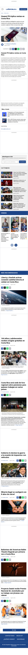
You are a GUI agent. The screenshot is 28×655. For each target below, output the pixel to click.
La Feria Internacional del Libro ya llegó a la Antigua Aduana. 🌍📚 (15, 236)
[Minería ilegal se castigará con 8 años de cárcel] (13, 507)
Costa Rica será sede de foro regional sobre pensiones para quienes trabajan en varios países (13, 386)
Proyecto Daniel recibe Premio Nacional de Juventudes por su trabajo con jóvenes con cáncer (13, 592)
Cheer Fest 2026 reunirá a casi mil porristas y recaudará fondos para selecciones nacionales (20, 174)
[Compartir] (23, 49)
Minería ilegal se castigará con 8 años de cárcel (13, 493)
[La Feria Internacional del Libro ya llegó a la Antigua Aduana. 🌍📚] (15, 224)
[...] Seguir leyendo (9, 310)
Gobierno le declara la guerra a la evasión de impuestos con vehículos (13, 455)
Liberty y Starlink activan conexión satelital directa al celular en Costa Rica (12, 279)
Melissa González (6, 284)
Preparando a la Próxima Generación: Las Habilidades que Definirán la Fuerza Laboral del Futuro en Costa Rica (16, 114)
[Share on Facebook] (13, 49)
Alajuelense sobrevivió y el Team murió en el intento (19, 181)
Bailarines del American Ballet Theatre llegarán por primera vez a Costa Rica (13, 552)
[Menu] (2, 9)
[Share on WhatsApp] (18, 49)
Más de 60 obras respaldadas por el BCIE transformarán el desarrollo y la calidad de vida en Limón (19, 189)
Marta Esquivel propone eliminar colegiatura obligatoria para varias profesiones (18, 197)
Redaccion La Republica (11, 43)
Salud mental (15, 622)
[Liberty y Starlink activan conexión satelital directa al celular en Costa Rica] (13, 297)
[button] (23, 9)
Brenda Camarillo (6, 345)
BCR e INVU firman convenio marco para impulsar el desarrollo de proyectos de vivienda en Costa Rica (17, 121)
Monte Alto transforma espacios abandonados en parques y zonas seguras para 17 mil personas (19, 205)
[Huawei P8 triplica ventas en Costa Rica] (14, 34)
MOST (21, 370)
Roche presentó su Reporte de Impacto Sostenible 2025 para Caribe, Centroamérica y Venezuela (5, 237)
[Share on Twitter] (16, 49)
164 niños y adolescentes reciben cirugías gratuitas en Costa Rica (13, 340)
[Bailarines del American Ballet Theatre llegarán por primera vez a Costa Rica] (13, 569)
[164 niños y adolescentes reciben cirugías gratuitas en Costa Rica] (13, 358)
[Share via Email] (21, 49)
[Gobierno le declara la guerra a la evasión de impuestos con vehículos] (13, 470)
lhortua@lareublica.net (5, 129)
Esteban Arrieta (5, 460)
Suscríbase (21, 639)
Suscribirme (22, 161)
